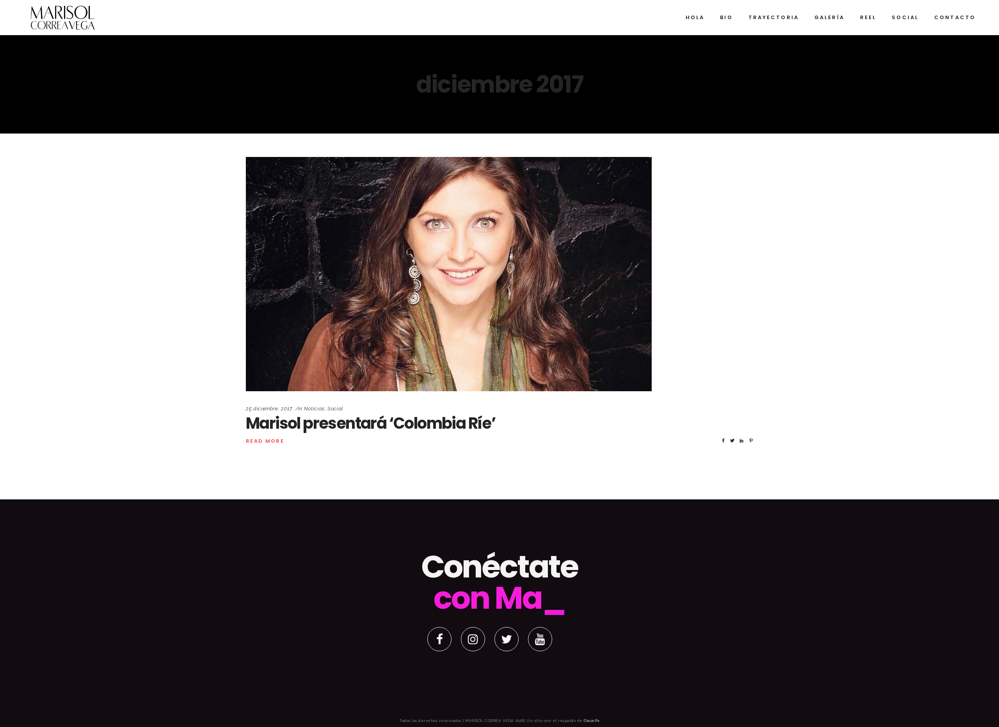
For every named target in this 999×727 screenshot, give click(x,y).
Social (335, 409)
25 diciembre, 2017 (269, 409)
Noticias (314, 409)
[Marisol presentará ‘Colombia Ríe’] (449, 274)
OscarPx (592, 720)
